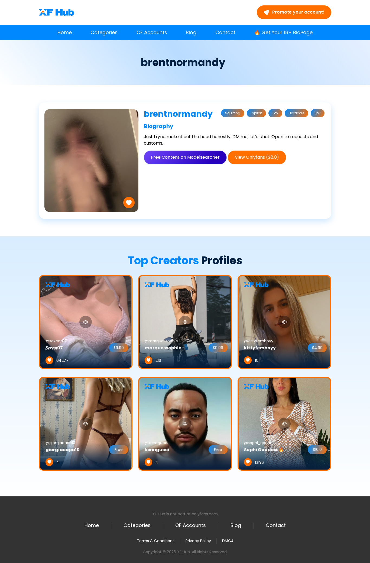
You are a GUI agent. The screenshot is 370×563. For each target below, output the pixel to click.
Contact (225, 32)
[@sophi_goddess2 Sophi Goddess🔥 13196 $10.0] (284, 423)
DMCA (227, 541)
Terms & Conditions (155, 541)
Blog (191, 32)
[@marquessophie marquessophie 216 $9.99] (185, 321)
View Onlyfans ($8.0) (257, 157)
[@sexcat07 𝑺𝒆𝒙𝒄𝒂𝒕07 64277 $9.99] (86, 321)
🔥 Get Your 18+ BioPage (283, 32)
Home (64, 32)
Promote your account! (297, 12)
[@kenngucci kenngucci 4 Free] (185, 423)
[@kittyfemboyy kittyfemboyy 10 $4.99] (284, 321)
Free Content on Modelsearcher (185, 157)
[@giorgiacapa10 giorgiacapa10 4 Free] (86, 423)
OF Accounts (152, 32)
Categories (104, 32)
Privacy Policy (198, 541)
